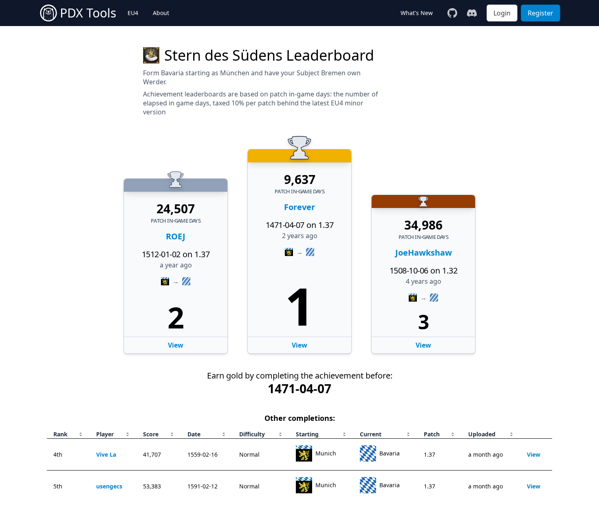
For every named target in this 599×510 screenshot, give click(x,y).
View (299, 345)
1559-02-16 (202, 454)
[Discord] (472, 13)
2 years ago (299, 235)
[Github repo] (452, 13)
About (161, 13)
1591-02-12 (202, 486)
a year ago (176, 264)
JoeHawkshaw (423, 252)
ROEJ (175, 236)
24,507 (175, 208)
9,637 (299, 179)
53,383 (152, 486)
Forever (299, 206)
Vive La (106, 454)
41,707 (152, 454)
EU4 (133, 13)
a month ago (485, 454)
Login (502, 13)
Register (540, 13)
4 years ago (423, 281)
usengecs (109, 486)
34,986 (423, 225)
